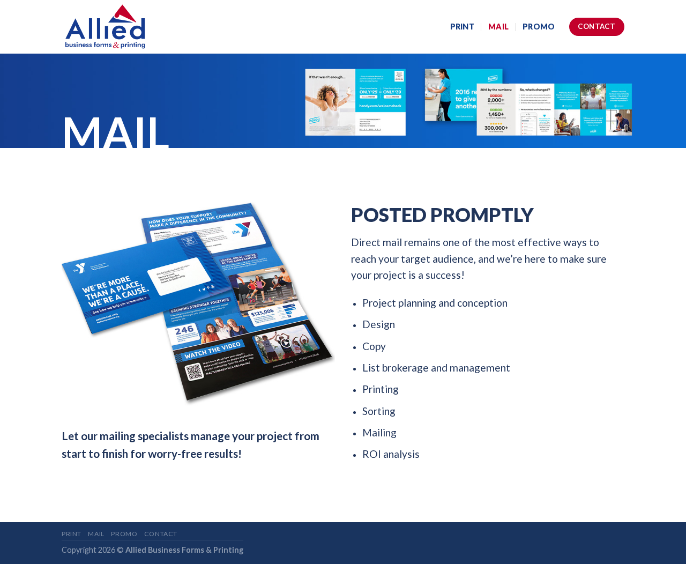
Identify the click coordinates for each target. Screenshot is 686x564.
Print (462, 26)
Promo (539, 26)
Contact (160, 534)
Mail (498, 26)
